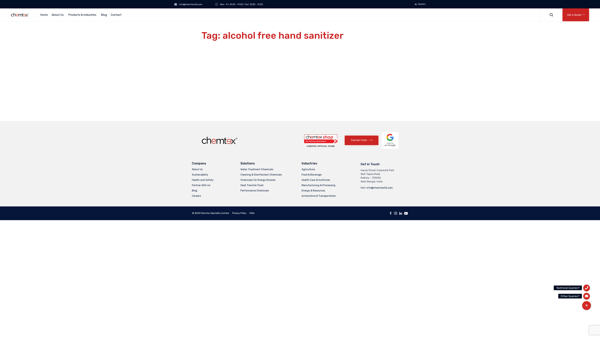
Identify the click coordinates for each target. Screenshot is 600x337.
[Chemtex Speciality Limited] (20, 14)
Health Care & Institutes (316, 179)
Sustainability (200, 174)
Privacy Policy (239, 213)
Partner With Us (201, 185)
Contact (116, 15)
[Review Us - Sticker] (390, 148)
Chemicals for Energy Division (258, 179)
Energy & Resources (313, 190)
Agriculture (308, 169)
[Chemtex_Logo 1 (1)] (220, 145)
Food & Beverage (312, 174)
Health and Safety (203, 179)
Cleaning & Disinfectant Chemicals (261, 174)
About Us (58, 15)
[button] (575, 14)
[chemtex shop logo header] (320, 145)
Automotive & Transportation (319, 195)
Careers (422, 4)
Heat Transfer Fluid (251, 185)
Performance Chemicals (254, 190)
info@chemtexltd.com (379, 187)
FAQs (252, 213)
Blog (104, 15)
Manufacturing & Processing (318, 185)
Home (44, 15)
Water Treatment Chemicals (256, 169)
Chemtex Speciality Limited (215, 213)
